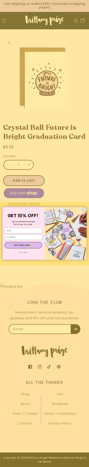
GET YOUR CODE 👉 (23, 245)
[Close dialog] (84, 210)
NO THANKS (23, 253)
